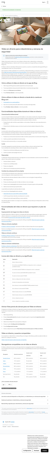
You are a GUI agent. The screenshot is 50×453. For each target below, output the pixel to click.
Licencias (9, 426)
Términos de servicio (15, 426)
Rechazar (36, 450)
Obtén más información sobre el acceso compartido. (14, 339)
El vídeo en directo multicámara (9, 246)
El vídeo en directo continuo (8, 235)
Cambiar (13, 421)
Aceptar (45, 450)
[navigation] (25, 14)
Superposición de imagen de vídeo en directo (19, 217)
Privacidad (4, 426)
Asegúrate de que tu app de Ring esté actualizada (15, 193)
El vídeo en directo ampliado (8, 226)
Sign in (43, 2)
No (11, 384)
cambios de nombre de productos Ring (22, 57)
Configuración (27, 450)
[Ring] (3, 2)
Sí (4, 384)
